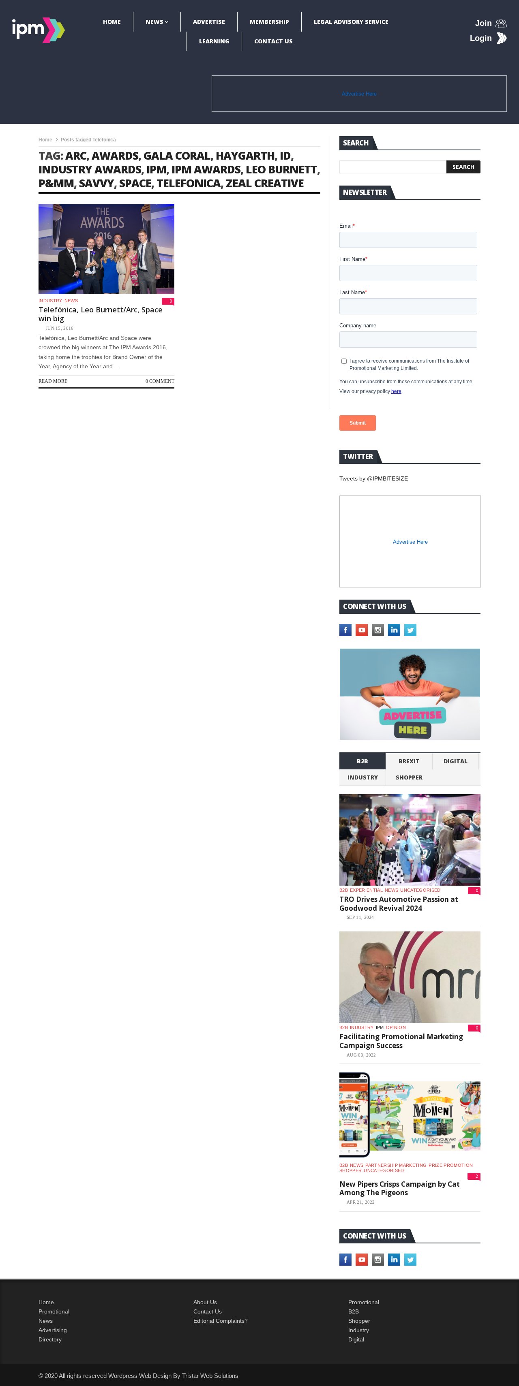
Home (112, 22)
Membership (269, 22)
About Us (205, 1302)
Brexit (409, 761)
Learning (214, 41)
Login (481, 38)
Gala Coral (177, 155)
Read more (53, 381)
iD (285, 155)
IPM (156, 169)
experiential (366, 890)
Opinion (396, 1027)
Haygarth (245, 155)
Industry (358, 1330)
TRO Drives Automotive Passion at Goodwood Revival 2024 (398, 904)
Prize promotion (451, 1165)
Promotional (54, 1311)
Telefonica (189, 182)
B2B (353, 1311)
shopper (409, 777)
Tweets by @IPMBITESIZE (373, 478)
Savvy (96, 182)
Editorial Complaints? (220, 1321)
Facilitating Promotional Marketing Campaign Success (401, 1041)
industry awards (90, 169)
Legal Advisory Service (351, 22)
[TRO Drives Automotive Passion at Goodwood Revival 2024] (409, 840)
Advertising (53, 1330)
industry (50, 300)
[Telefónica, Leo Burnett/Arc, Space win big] (106, 249)
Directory (50, 1339)
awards (115, 155)
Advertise (209, 22)
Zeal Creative (265, 182)
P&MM (56, 182)
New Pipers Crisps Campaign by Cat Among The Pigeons (399, 1188)
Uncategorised (420, 890)
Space (135, 182)
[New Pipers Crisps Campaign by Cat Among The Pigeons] (409, 1115)
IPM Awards (206, 169)
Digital (456, 761)
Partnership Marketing (396, 1165)
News (154, 22)
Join (483, 23)
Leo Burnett (281, 169)
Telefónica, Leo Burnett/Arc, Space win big (101, 314)
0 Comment (160, 381)
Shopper (359, 1321)
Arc (75, 155)
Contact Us (273, 41)
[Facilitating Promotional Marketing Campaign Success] (409, 977)
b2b (362, 761)
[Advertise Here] (409, 694)
